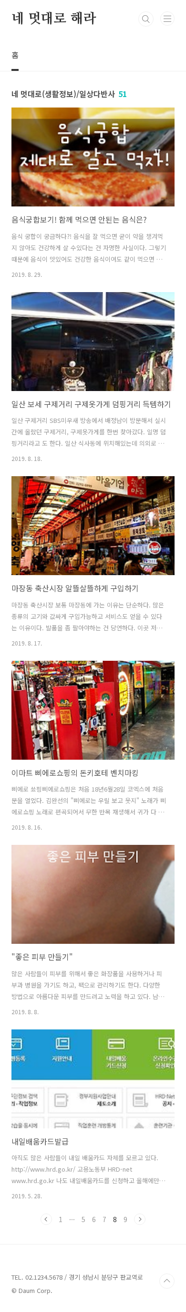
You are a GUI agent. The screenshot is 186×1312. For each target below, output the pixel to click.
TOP (167, 1281)
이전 (46, 1219)
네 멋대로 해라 (53, 19)
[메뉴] (167, 18)
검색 (146, 19)
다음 (139, 1219)
